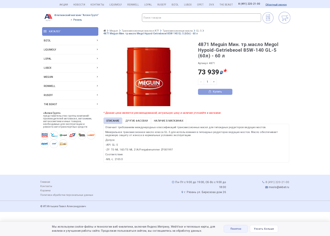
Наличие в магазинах (169, 120)
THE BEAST (226, 4)
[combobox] (201, 17)
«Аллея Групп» (52, 113)
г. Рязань (76, 17)
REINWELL (133, 4)
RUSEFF (161, 4)
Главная (45, 182)
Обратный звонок (276, 4)
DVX (211, 4)
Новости (79, 4)
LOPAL (148, 4)
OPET (200, 4)
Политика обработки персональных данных (66, 195)
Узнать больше (264, 228)
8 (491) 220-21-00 (249, 4)
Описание (112, 120)
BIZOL (175, 4)
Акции (63, 4)
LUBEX (188, 4)
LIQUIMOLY (115, 4)
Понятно (235, 228)
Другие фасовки (136, 120)
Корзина (45, 190)
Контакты (97, 4)
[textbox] (201, 18)
